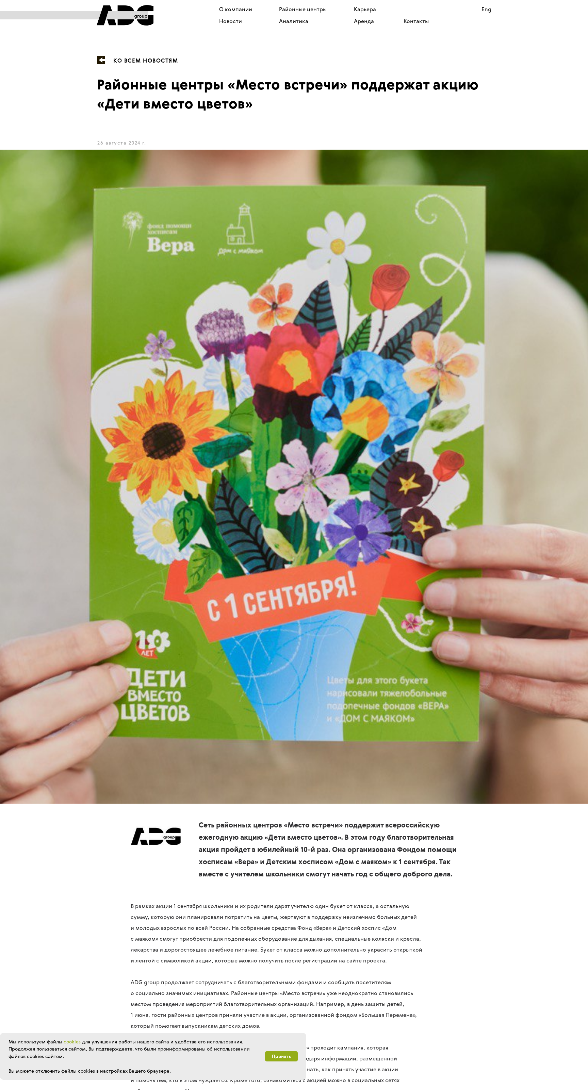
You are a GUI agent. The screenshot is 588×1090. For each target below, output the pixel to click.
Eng (486, 9)
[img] (107, 15)
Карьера (365, 9)
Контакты (416, 21)
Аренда (364, 21)
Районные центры (303, 9)
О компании (235, 9)
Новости (230, 21)
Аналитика (293, 21)
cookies (72, 1041)
